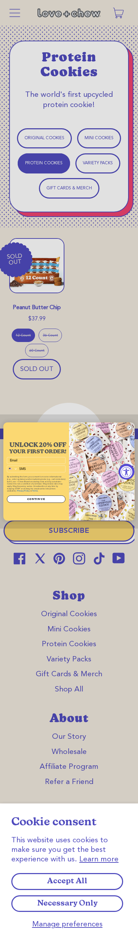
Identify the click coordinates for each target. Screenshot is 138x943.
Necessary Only (67, 903)
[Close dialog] (129, 427)
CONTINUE (36, 498)
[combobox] (12, 469)
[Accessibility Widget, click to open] (126, 471)
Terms (35, 491)
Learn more (99, 859)
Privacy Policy (23, 491)
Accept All (67, 881)
